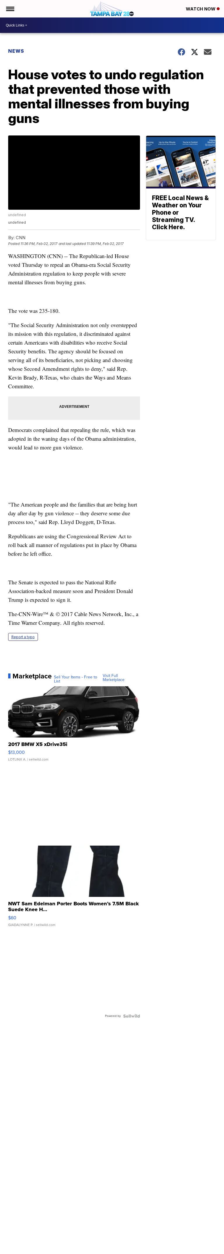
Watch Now (201, 9)
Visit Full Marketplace (114, 678)
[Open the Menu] (9, 8)
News (16, 51)
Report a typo (23, 637)
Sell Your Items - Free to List (75, 679)
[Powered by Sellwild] (131, 1016)
